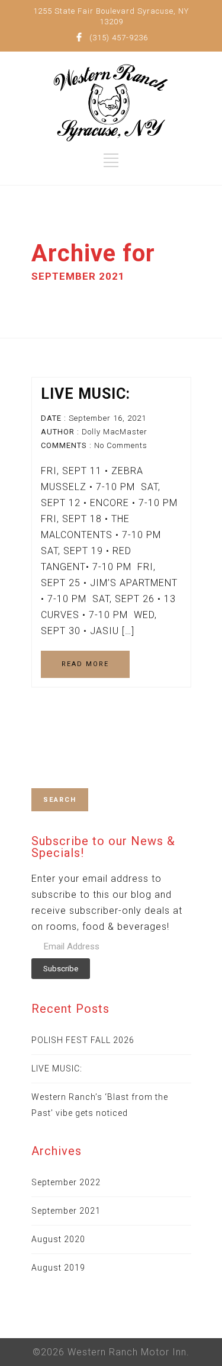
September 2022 (66, 1182)
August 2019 (58, 1267)
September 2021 (66, 1210)
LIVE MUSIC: (85, 393)
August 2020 (58, 1239)
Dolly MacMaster (114, 431)
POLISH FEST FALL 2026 (82, 1040)
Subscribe (60, 968)
